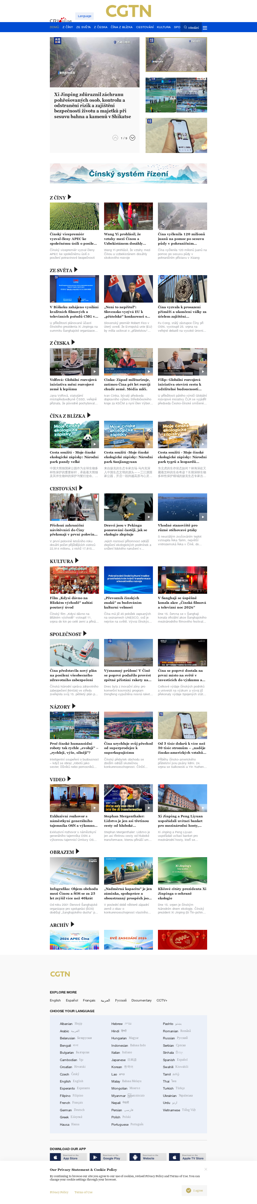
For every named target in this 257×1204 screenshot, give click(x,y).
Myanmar (128, 1096)
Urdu (170, 1103)
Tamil (171, 1074)
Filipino (71, 1096)
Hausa (69, 1124)
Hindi (118, 1031)
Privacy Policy (59, 1192)
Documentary (142, 1000)
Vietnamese (179, 1110)
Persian (122, 1110)
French (71, 1103)
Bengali (69, 1045)
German (72, 1110)
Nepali (120, 1103)
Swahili (175, 1067)
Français (89, 1000)
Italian (121, 1052)
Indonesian (128, 1045)
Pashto (172, 1024)
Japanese (124, 1060)
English (55, 1000)
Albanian (71, 1024)
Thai (169, 1081)
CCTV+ (162, 1000)
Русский (120, 1000)
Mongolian (125, 1088)
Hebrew (121, 1024)
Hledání (193, 27)
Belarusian (76, 1038)
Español (72, 1000)
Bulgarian (74, 1052)
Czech (69, 1074)
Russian (175, 1038)
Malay (126, 1081)
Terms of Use (83, 1192)
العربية (105, 1000)
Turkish (174, 1088)
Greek (71, 1117)
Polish (121, 1117)
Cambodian (71, 1060)
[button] (132, 138)
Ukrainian (178, 1096)
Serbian (174, 1045)
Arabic (70, 1031)
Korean (122, 1067)
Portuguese (127, 1124)
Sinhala (173, 1052)
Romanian (177, 1031)
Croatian (73, 1067)
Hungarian (125, 1038)
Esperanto (75, 1088)
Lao (118, 1074)
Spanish (175, 1060)
